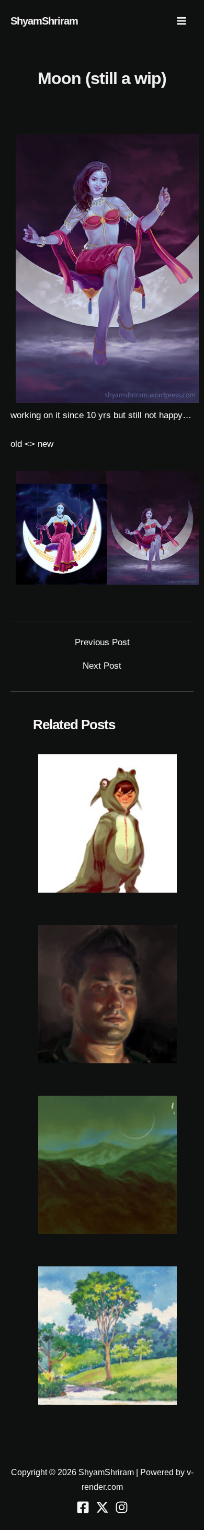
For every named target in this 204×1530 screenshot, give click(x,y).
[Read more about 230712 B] (107, 1164)
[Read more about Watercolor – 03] (107, 1335)
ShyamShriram (44, 21)
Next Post (102, 665)
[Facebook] (82, 1507)
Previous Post (102, 642)
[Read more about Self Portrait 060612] (107, 994)
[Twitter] (102, 1507)
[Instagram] (121, 1507)
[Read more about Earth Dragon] (107, 823)
